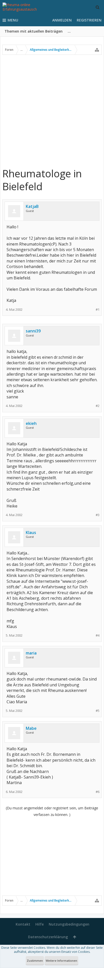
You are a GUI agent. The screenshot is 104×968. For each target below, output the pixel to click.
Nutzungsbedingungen (69, 924)
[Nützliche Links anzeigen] (96, 50)
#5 (97, 711)
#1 (97, 309)
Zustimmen (35, 960)
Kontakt (23, 924)
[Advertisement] (52, 111)
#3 (97, 515)
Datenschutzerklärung (48, 936)
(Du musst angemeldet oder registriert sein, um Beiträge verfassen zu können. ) (52, 811)
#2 (97, 406)
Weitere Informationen (61, 960)
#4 (97, 635)
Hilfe (39, 924)
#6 (97, 792)
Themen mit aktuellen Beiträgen (34, 31)
